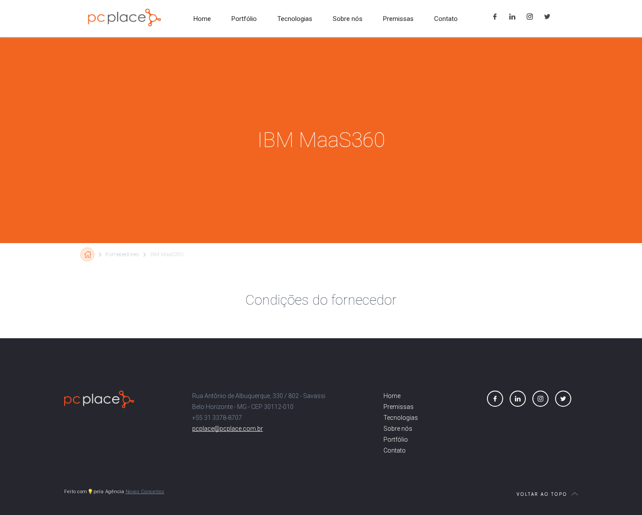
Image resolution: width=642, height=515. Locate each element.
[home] (124, 17)
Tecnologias (294, 19)
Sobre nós (347, 19)
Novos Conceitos (145, 491)
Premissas (398, 19)
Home (202, 19)
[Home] (87, 254)
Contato (446, 19)
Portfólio (244, 19)
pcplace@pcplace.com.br (227, 428)
